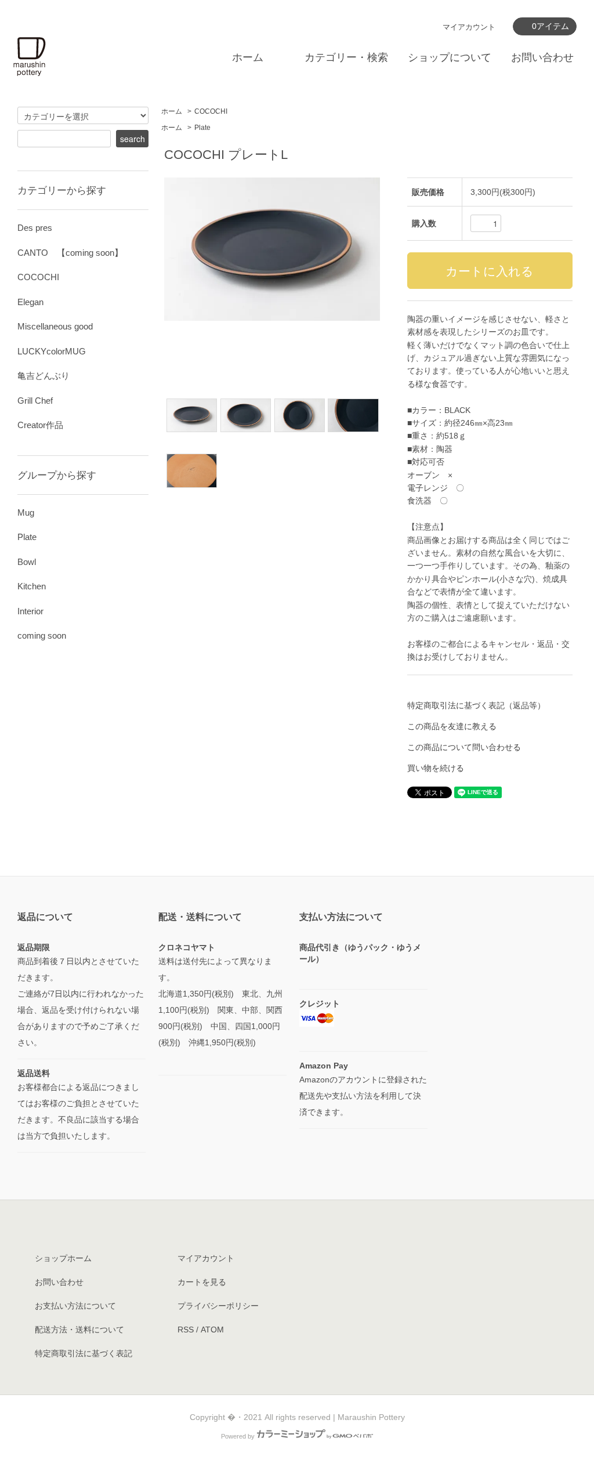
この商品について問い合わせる (464, 747)
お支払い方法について (75, 1305)
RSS (186, 1329)
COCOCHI (210, 111)
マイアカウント (469, 27)
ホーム (247, 57)
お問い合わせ (542, 57)
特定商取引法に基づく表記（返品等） (476, 705)
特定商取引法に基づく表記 (83, 1353)
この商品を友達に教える (452, 726)
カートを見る (202, 1282)
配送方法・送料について (79, 1329)
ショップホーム (63, 1258)
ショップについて (449, 57)
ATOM (212, 1329)
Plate (202, 128)
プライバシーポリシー (218, 1305)
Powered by (238, 1436)
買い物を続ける (435, 768)
